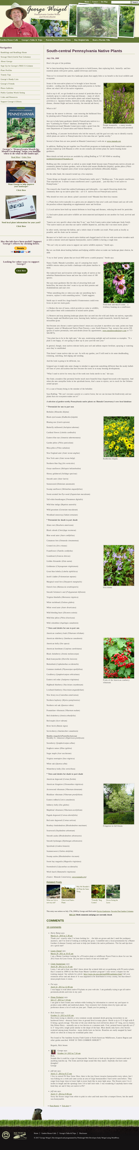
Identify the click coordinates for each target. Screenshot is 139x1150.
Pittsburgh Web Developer (87, 1138)
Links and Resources (9, 97)
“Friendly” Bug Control (96, 901)
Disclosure (83, 1133)
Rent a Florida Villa (101, 40)
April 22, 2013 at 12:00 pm (62, 987)
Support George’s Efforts (11, 102)
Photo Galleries (7, 88)
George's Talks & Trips (32, 40)
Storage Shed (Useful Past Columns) (16, 57)
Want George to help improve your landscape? (21, 185)
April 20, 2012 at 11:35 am (61, 967)
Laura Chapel (56, 951)
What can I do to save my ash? (52, 901)
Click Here (21, 190)
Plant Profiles (6, 70)
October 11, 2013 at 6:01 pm (62, 1015)
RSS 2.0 (72, 915)
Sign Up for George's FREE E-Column (17, 66)
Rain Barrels (54, 1106)
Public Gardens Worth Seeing (13, 93)
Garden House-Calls (9, 40)
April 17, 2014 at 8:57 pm (61, 1074)
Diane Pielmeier (57, 997)
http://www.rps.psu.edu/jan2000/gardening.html (103, 974)
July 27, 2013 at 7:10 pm (61, 1000)
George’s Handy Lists (9, 79)
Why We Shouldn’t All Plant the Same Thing (82, 889)
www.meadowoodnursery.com (114, 331)
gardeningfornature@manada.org (60, 159)
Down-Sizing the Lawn (112, 901)
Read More (15, 157)
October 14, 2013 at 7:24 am (69, 1053)
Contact (95, 2)
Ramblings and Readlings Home (14, 52)
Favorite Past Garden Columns (122, 911)
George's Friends (8, 84)
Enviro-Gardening (103, 911)
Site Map (104, 2)
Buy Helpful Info (81, 40)
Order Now (26, 157)
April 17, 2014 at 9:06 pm (61, 1094)
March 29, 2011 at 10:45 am (62, 954)
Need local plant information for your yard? (21, 222)
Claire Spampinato (58, 964)
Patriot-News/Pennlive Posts (58, 40)
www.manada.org (114, 141)
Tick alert (65, 1106)
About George (6, 61)
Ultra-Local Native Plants (67, 901)
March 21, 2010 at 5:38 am (61, 936)
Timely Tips (6, 75)
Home (87, 2)
